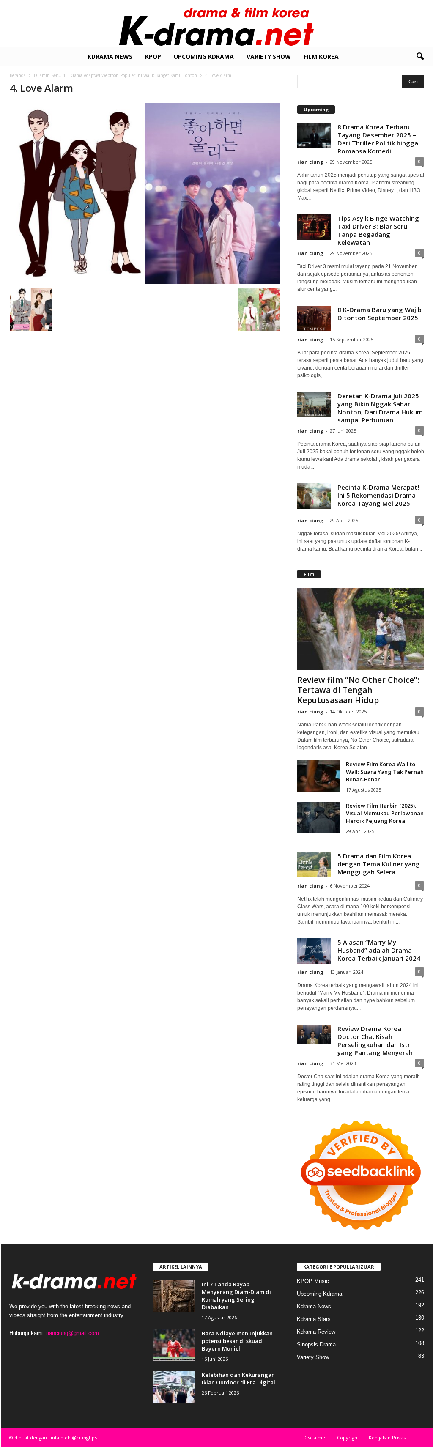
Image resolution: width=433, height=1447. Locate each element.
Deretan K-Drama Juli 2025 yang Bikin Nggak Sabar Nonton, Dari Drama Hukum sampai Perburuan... (380, 408)
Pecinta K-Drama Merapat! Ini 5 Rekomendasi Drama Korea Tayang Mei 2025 (378, 495)
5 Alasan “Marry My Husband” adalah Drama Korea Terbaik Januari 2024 (378, 950)
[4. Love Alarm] (145, 193)
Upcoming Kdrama (204, 56)
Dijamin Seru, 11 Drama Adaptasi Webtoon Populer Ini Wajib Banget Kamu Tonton (115, 75)
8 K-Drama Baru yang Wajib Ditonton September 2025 (379, 313)
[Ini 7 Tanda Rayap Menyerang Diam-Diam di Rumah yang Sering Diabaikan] (174, 1296)
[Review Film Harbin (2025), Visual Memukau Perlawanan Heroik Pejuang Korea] (318, 817)
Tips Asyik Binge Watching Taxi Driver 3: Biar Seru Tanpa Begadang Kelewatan (378, 230)
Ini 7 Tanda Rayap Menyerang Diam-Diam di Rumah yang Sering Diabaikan (236, 1295)
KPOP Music (313, 1281)
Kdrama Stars (314, 1319)
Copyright (348, 1437)
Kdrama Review (316, 1332)
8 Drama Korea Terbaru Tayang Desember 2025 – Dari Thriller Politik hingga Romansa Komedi (377, 139)
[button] (420, 56)
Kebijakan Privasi (388, 1437)
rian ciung (310, 162)
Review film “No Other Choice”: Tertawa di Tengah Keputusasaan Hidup (358, 690)
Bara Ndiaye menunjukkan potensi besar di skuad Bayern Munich (237, 1340)
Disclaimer (315, 1437)
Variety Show (269, 56)
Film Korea (321, 56)
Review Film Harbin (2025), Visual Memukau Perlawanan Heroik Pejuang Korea (385, 813)
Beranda (18, 75)
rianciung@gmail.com (72, 1333)
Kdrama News (110, 56)
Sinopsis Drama (316, 1344)
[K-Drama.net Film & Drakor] (216, 23)
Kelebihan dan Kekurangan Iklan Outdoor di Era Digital (238, 1378)
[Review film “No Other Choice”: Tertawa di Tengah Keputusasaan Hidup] (360, 629)
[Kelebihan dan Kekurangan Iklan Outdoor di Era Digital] (174, 1387)
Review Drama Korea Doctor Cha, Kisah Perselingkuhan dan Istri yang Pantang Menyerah (375, 1040)
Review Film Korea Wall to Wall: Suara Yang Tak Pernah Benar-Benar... (385, 771)
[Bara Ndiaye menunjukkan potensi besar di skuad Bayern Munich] (174, 1345)
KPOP (153, 56)
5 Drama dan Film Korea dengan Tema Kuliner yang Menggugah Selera (378, 864)
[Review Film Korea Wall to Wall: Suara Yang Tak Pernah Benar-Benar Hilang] (318, 776)
